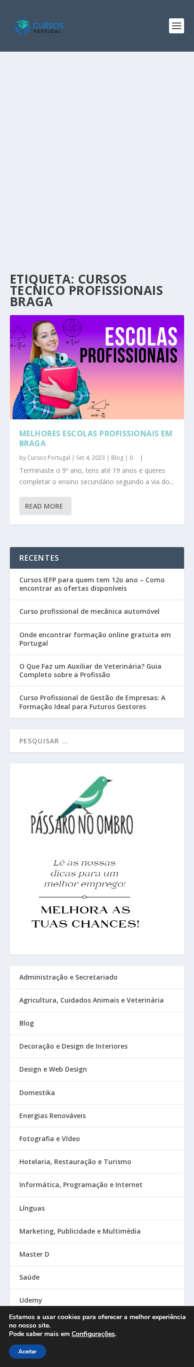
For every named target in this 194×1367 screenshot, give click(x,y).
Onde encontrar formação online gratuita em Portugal (95, 639)
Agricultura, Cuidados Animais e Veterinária (91, 1000)
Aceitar (27, 1351)
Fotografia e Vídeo (49, 1138)
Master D (34, 1254)
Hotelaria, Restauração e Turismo (75, 1161)
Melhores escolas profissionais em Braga (96, 438)
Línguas (32, 1208)
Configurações (93, 1334)
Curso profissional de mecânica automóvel (89, 611)
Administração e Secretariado (68, 977)
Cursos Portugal (48, 458)
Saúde (29, 1277)
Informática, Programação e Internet (81, 1184)
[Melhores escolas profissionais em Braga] (97, 367)
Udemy (30, 1300)
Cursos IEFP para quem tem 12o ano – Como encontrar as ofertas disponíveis (92, 584)
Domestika (37, 1092)
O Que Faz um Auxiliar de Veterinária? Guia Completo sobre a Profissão (90, 670)
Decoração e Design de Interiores (73, 1046)
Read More (44, 506)
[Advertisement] (97, 153)
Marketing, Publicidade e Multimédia (80, 1231)
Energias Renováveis (52, 1115)
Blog (117, 458)
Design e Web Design (53, 1069)
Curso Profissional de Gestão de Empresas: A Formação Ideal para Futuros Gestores (92, 702)
